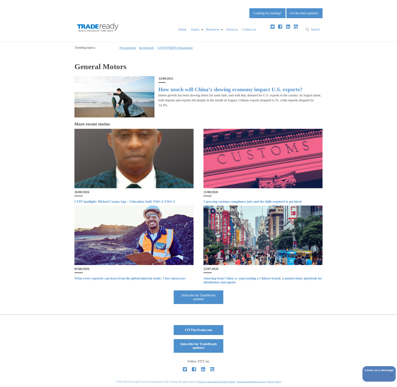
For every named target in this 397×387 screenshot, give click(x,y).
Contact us (249, 29)
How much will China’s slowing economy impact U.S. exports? (230, 89)
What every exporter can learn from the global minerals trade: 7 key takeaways (129, 278)
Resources (212, 29)
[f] (280, 27)
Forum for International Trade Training (216, 381)
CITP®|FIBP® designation (175, 48)
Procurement (128, 48)
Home (182, 29)
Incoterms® (146, 48)
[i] (296, 27)
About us (232, 29)
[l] (288, 27)
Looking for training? (267, 13)
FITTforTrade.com (198, 330)
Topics (195, 29)
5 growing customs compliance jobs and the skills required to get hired (252, 201)
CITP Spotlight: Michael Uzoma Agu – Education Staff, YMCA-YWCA (124, 201)
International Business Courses (251, 381)
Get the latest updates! (304, 13)
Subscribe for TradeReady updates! (199, 297)
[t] (272, 27)
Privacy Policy (274, 381)
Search (315, 29)
